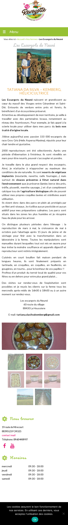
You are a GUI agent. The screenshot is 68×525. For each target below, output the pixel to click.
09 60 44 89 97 (20, 439)
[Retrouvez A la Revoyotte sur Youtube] (13, 446)
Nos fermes (32, 39)
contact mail (9, 435)
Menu (13, 32)
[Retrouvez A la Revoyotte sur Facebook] (6, 446)
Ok (35, 519)
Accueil (20, 39)
